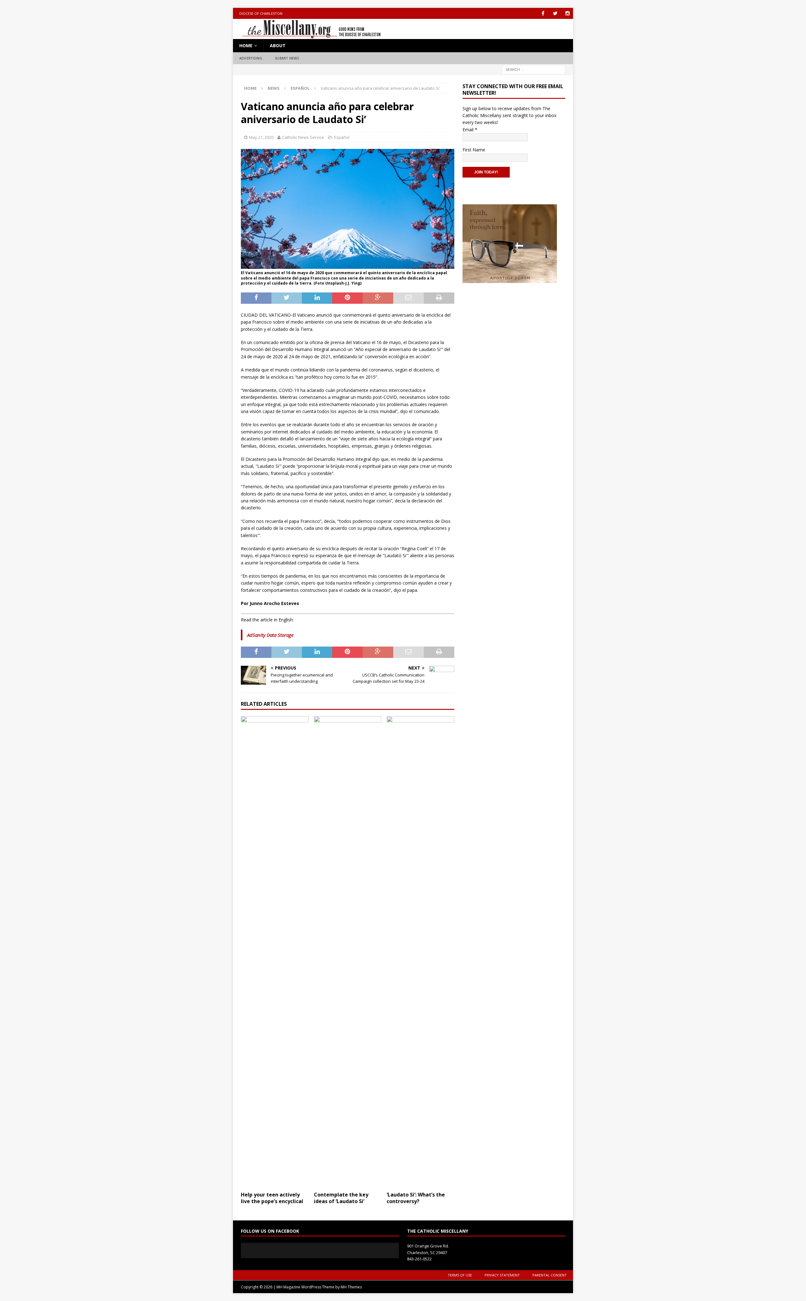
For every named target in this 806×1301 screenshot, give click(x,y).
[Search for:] (533, 69)
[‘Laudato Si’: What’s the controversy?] (420, 952)
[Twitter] (555, 13)
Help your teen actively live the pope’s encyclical (272, 1198)
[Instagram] (567, 13)
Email (470, 130)
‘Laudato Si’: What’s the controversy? (416, 1198)
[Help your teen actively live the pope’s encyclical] (275, 952)
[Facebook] (542, 13)
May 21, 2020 (261, 137)
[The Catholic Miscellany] (308, 35)
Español (341, 137)
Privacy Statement (502, 1275)
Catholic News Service (303, 137)
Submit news (287, 58)
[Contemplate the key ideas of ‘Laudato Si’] (348, 952)
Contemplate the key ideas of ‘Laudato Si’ (341, 1198)
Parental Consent (549, 1275)
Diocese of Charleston (260, 13)
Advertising (250, 58)
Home (246, 45)
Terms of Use (460, 1275)
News (274, 88)
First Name (474, 150)
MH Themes (351, 1287)
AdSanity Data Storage (270, 635)
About (278, 45)
